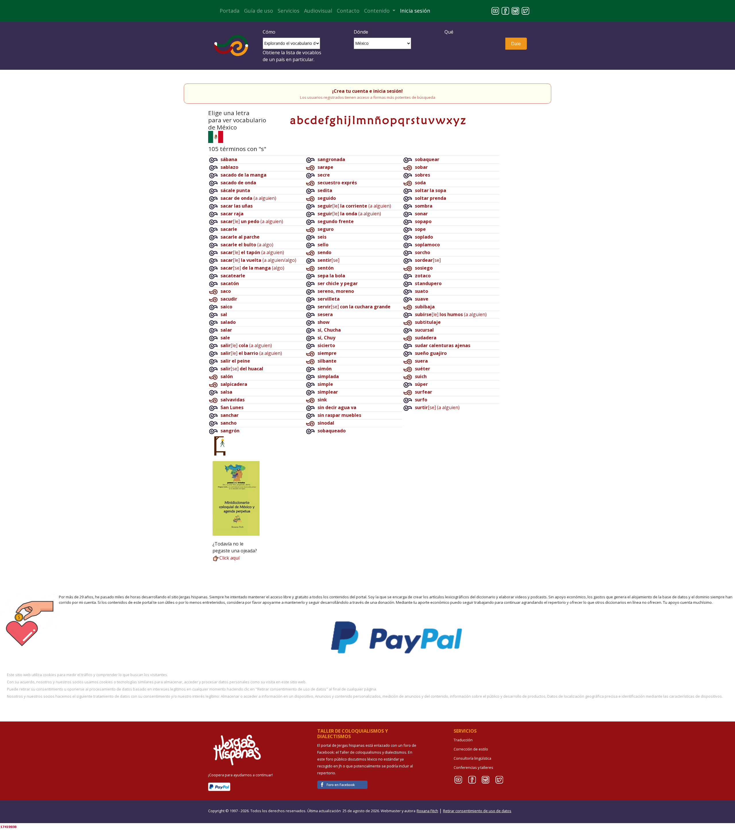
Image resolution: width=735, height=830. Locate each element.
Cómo (269, 32)
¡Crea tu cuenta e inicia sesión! (367, 91)
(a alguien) (248, 198)
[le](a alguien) (251, 221)
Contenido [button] (377, 10)
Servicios (288, 10)
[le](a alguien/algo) (258, 260)
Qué (448, 32)
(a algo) (246, 244)
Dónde (361, 32)
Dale (516, 43)
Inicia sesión (415, 10)
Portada (229, 10)
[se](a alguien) (437, 407)
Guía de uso (258, 10)
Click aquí (229, 558)
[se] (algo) (252, 268)
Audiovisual (318, 10)
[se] (241, 368)
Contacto (348, 10)
